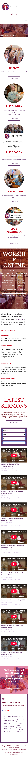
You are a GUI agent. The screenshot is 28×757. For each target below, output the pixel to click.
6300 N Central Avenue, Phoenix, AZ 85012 (13, 705)
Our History (19, 724)
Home (14, 14)
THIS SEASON (14, 152)
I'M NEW (14, 67)
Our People (19, 729)
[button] (26, 20)
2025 (14, 228)
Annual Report (13, 231)
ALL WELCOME (14, 191)
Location (18, 731)
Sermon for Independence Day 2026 (13, 600)
